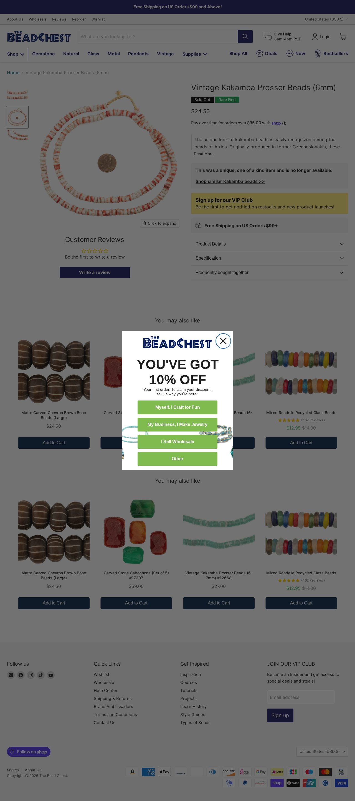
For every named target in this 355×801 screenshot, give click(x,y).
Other (177, 458)
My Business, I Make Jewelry (177, 424)
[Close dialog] (223, 341)
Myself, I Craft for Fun (177, 407)
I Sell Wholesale (177, 441)
